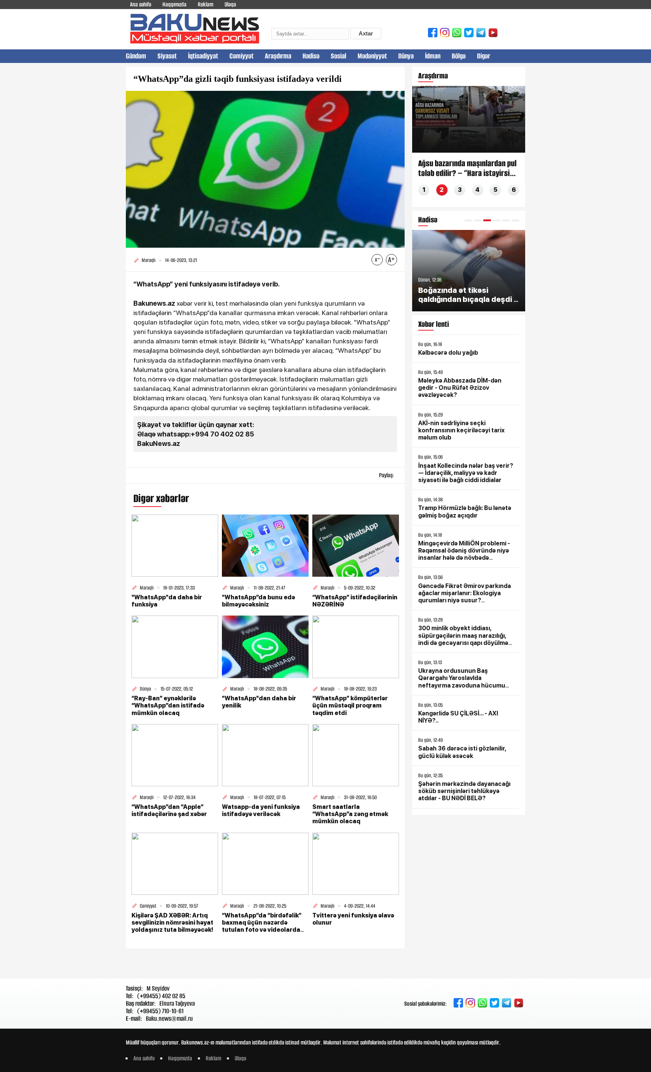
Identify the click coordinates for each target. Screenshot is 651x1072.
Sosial (338, 56)
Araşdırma (278, 56)
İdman (432, 56)
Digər (483, 56)
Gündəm (136, 56)
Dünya (406, 56)
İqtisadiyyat (203, 56)
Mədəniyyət (372, 56)
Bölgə (459, 56)
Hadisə (311, 56)
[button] (468, 220)
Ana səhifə (140, 4)
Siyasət (167, 56)
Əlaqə (230, 4)
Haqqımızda (174, 4)
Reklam (205, 4)
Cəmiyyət (241, 56)
